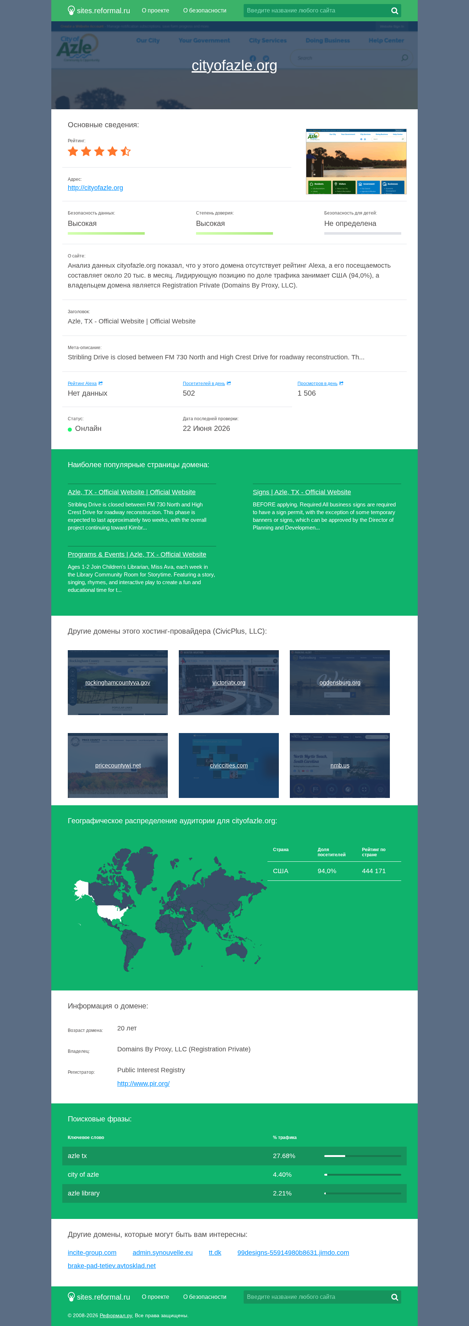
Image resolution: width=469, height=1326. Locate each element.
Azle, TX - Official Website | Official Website (132, 492)
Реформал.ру (116, 1315)
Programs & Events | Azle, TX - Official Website (137, 554)
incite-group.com (92, 1252)
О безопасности (204, 10)
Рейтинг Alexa (82, 383)
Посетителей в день (204, 383)
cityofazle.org (234, 65)
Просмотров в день (317, 383)
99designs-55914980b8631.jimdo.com (293, 1252)
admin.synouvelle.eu (163, 1252)
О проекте (155, 10)
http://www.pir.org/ (143, 1083)
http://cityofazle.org (95, 187)
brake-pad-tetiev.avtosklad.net (112, 1266)
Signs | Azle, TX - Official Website (302, 492)
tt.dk (215, 1252)
